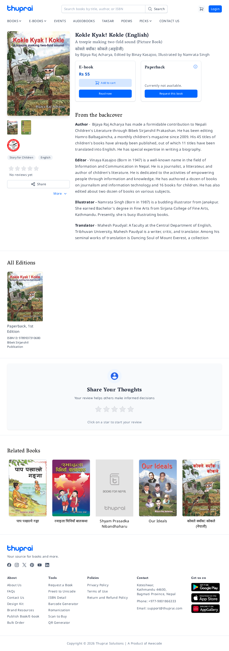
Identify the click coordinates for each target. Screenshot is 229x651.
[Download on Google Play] (206, 587)
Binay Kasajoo (144, 54)
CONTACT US (169, 21)
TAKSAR (108, 21)
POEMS (126, 21)
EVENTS (60, 21)
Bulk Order (15, 622)
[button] (60, 193)
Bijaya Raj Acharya (96, 54)
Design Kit (15, 604)
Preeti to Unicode (62, 591)
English (45, 157)
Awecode (155, 643)
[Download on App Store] (206, 598)
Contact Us (15, 597)
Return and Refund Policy (107, 597)
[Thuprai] (20, 9)
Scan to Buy (57, 616)
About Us (14, 585)
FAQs (11, 591)
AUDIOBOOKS (84, 21)
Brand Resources (20, 610)
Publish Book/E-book (23, 616)
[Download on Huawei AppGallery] (206, 608)
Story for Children (21, 157)
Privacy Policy (97, 585)
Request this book (171, 93)
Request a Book (60, 585)
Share (41, 184)
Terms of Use (97, 591)
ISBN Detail (57, 597)
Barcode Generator (63, 604)
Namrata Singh (196, 54)
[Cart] (201, 9)
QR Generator (59, 622)
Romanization (59, 610)
